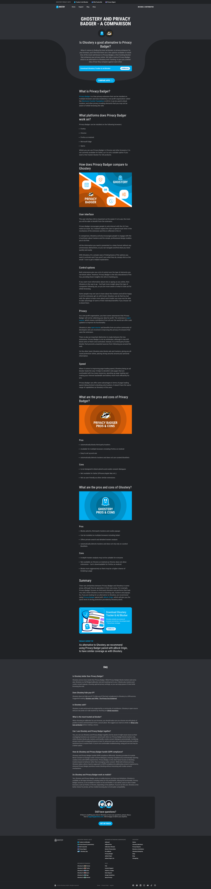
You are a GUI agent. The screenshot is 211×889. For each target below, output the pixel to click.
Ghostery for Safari (83, 870)
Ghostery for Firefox (83, 868)
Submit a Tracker (109, 870)
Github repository (112, 710)
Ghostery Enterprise (137, 851)
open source (95, 328)
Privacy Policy (105, 885)
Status (134, 842)
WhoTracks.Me (97, 2)
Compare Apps (104, 80)
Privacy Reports (136, 846)
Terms (98, 885)
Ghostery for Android (83, 877)
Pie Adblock (108, 851)
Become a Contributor (146, 7)
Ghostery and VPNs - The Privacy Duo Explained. (101, 698)
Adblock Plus (108, 844)
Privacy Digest (111, 2)
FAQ (106, 866)
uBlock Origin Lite (109, 858)
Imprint (112, 885)
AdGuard (107, 842)
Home (73, 7)
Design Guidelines (109, 875)
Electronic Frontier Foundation (93, 101)
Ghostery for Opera (83, 873)
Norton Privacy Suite (110, 849)
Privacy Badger (84, 96)
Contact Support (109, 868)
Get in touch (105, 823)
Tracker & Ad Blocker (82, 2)
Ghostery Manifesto (137, 844)
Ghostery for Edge (83, 875)
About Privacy (108, 877)
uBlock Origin (108, 597)
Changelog (135, 858)
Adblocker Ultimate (110, 846)
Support (81, 7)
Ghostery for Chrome (83, 866)
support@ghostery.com (96, 817)
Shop (94, 7)
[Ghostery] (60, 7)
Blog (88, 7)
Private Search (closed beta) (86, 844)
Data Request (108, 873)
